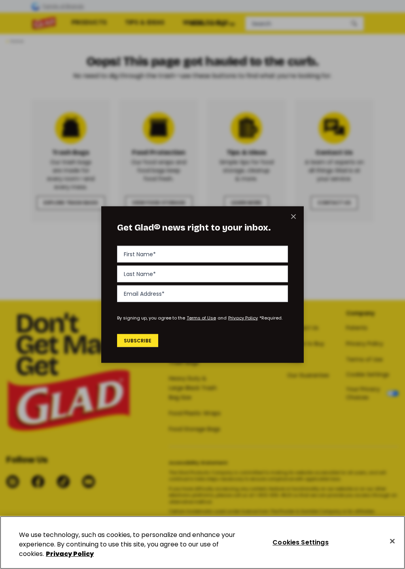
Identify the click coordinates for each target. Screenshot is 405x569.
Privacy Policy (243, 318)
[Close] (392, 541)
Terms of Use (201, 318)
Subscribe (137, 340)
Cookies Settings (301, 542)
